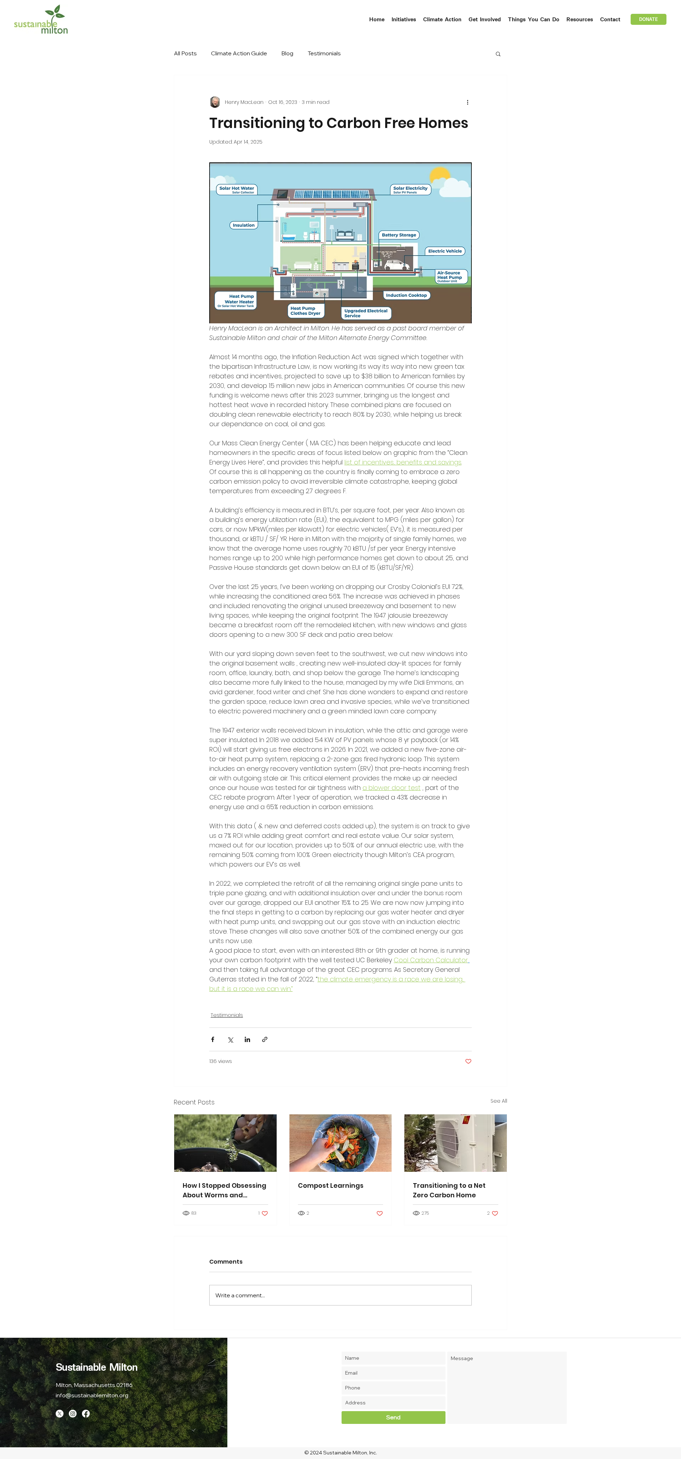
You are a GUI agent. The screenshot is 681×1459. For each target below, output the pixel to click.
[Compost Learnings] (340, 1143)
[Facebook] (86, 1414)
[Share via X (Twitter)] (230, 1039)
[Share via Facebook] (212, 1039)
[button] (404, 19)
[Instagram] (73, 1414)
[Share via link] (264, 1039)
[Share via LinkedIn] (247, 1039)
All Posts (185, 53)
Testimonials (324, 53)
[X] (59, 1414)
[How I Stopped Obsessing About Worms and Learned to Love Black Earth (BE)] (225, 1143)
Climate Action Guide (239, 53)
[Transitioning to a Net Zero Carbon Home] (455, 1143)
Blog (287, 53)
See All (499, 1100)
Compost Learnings (331, 1185)
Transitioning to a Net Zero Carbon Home (449, 1190)
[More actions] (467, 102)
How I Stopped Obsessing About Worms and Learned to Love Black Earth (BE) (224, 1190)
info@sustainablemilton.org (92, 1395)
